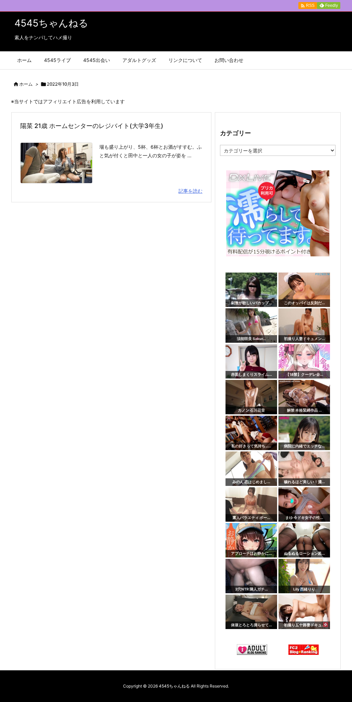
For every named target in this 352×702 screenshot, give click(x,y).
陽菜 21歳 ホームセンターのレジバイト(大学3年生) (91, 125)
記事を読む (190, 191)
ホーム (26, 84)
